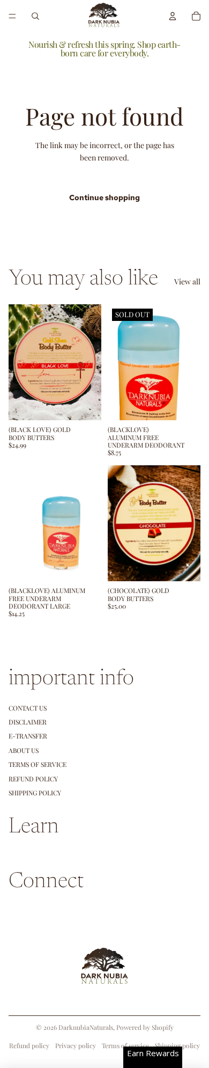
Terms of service (125, 1045)
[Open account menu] (172, 16)
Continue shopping (104, 197)
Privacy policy (75, 1045)
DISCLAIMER (28, 722)
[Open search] (35, 16)
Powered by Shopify (145, 1027)
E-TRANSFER (28, 735)
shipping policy (35, 792)
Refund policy (33, 778)
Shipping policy (177, 1045)
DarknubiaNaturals (85, 1027)
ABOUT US (24, 750)
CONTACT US (28, 708)
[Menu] (12, 16)
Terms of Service (37, 764)
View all (187, 281)
